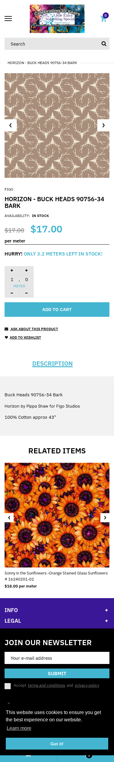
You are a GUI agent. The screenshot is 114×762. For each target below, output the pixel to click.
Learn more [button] (19, 728)
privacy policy (87, 685)
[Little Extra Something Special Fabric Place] (57, 18)
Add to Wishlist (25, 337)
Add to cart (57, 309)
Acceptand (56, 685)
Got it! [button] (57, 743)
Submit (57, 673)
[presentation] (9, 517)
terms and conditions (46, 685)
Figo (9, 189)
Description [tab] (52, 363)
